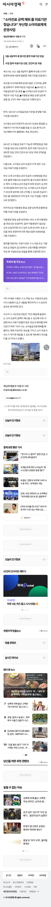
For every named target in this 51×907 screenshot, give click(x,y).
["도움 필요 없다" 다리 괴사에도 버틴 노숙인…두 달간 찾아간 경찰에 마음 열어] (39, 751)
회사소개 (6, 882)
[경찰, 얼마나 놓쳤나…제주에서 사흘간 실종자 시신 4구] (39, 724)
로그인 (8, 875)
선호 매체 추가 (13, 47)
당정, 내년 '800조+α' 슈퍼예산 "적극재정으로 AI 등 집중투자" (34, 495)
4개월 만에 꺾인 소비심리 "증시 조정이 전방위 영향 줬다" (33, 469)
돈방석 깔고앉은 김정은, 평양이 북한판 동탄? (34, 828)
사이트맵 (42, 875)
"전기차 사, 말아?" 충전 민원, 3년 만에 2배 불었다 (34, 456)
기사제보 (27, 886)
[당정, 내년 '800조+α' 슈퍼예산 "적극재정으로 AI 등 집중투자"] (10, 499)
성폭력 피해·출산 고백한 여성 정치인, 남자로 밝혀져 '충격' (34, 800)
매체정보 (32, 891)
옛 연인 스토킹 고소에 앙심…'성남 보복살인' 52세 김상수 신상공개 (25, 273)
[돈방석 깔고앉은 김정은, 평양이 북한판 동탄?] (12, 833)
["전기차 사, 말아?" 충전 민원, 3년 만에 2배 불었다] (10, 460)
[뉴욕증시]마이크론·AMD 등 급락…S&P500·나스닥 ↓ (18, 734)
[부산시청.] (25, 352)
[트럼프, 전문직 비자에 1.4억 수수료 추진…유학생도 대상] (10, 486)
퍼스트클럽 (7, 886)
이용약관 (23, 891)
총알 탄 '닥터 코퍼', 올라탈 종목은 (35, 842)
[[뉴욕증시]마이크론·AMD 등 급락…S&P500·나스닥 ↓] (39, 737)
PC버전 (31, 875)
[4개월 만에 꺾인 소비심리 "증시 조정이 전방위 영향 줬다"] (10, 473)
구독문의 (17, 886)
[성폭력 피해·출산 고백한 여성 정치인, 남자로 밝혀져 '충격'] (12, 805)
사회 (5, 14)
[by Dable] (43, 762)
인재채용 (29, 882)
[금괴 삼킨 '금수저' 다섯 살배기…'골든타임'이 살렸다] (12, 819)
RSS (35, 886)
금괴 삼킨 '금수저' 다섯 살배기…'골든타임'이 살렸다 (35, 814)
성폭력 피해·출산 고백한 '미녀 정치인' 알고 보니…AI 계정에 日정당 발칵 (18, 706)
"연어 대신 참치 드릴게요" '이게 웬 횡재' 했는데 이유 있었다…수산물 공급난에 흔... (25, 278)
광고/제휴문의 (18, 882)
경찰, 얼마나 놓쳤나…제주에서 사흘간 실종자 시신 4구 (18, 720)
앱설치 (19, 875)
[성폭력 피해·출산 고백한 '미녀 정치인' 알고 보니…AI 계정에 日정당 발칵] (39, 710)
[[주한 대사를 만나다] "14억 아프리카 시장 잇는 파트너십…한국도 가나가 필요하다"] (10, 513)
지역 (11, 14)
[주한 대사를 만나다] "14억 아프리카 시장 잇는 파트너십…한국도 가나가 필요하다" (34, 508)
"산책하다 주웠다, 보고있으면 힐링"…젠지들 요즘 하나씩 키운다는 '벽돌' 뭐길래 (25, 267)
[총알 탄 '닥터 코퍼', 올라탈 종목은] (12, 847)
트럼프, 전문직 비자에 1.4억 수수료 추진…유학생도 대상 (34, 482)
